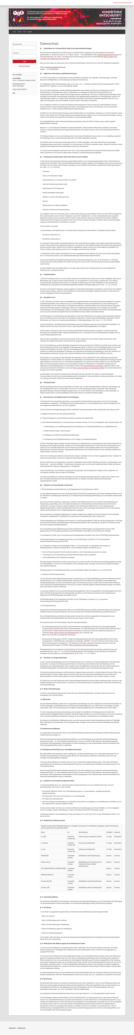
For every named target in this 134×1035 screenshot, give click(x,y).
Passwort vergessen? (24, 66)
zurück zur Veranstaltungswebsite (123, 2)
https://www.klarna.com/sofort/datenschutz (83, 645)
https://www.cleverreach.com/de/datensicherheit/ (89, 368)
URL (14, 93)
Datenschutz (21, 1028)
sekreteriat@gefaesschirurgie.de (108, 55)
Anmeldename (17, 44)
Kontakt (29, 31)
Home (14, 31)
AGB (24, 31)
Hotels (19, 31)
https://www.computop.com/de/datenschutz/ (64, 633)
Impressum (12, 1028)
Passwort (16, 53)
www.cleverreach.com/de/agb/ (93, 366)
